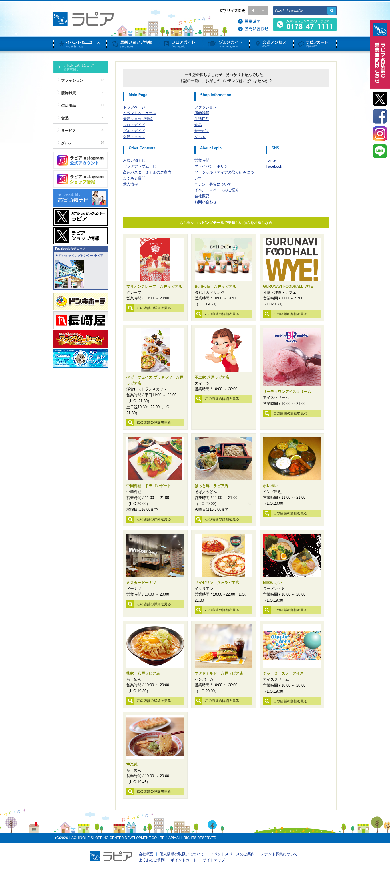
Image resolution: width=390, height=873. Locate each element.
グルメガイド (134, 131)
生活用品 (68, 105)
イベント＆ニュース (139, 113)
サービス (68, 130)
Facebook (274, 166)
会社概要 (201, 196)
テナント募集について (213, 184)
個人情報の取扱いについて (182, 854)
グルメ (66, 143)
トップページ (134, 107)
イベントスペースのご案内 (232, 854)
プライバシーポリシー (213, 166)
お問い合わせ (205, 202)
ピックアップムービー (141, 166)
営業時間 (201, 160)
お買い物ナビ (134, 160)
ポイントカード (184, 860)
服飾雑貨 (68, 93)
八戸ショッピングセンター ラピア (79, 255)
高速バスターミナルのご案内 (147, 172)
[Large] (253, 10)
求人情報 (130, 184)
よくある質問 (134, 178)
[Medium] (263, 10)
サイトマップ (214, 860)
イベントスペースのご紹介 (216, 190)
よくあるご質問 (152, 860)
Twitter (271, 160)
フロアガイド (134, 125)
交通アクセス (134, 137)
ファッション (72, 80)
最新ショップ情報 (138, 119)
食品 (65, 118)
